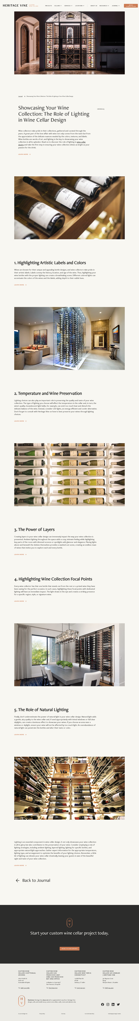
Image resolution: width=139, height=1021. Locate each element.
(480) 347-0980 (25, 988)
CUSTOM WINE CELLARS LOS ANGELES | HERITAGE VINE (111, 973)
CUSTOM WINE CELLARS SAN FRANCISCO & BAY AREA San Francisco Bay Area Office (54, 975)
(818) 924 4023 (109, 988)
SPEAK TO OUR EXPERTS (69, 948)
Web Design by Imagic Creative (114, 1013)
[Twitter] (118, 1004)
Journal (20, 96)
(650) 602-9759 (53, 988)
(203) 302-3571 (81, 988)
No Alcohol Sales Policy (89, 1013)
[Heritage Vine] (20, 5)
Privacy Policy (42, 1013)
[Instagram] (107, 1004)
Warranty (63, 1013)
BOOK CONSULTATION (131, 5)
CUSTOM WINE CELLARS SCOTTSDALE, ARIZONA (27, 973)
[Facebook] (102, 1004)
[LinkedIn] (113, 1004)
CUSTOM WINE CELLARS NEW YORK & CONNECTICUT (83, 973)
